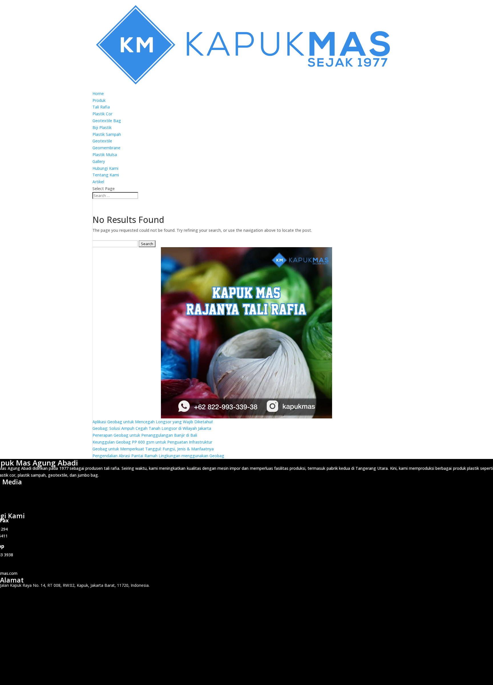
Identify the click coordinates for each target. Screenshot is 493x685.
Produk (99, 100)
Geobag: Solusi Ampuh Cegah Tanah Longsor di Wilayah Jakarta (151, 428)
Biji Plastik (102, 127)
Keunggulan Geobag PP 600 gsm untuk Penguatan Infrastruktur (152, 442)
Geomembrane (106, 147)
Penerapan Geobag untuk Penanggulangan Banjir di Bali (144, 435)
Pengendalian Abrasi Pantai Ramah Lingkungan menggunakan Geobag (158, 455)
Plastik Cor (102, 113)
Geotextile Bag (106, 120)
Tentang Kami (105, 175)
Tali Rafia (101, 107)
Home (98, 93)
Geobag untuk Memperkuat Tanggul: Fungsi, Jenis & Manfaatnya (153, 449)
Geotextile (102, 141)
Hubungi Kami (105, 168)
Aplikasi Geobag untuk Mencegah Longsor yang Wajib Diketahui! (152, 421)
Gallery (98, 161)
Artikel (98, 181)
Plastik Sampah (106, 134)
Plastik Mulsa (104, 154)
